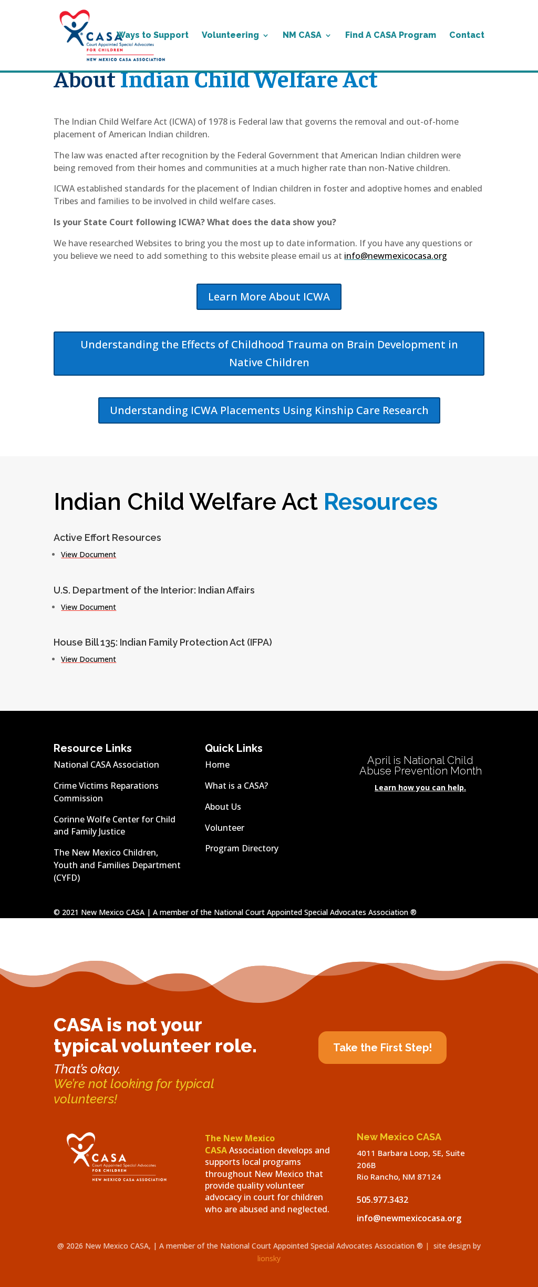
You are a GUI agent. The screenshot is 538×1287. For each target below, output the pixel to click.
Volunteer (224, 827)
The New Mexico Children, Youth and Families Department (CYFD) (117, 865)
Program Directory (241, 848)
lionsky (269, 1258)
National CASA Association (106, 764)
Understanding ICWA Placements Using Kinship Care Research (269, 410)
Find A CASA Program (390, 36)
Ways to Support (153, 36)
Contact (466, 36)
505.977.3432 (382, 1199)
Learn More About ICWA (269, 296)
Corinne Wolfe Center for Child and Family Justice (114, 825)
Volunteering (230, 36)
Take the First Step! (382, 1047)
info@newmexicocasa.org (395, 256)
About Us (223, 806)
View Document (88, 554)
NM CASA (302, 36)
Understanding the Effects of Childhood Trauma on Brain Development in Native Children (269, 353)
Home (217, 764)
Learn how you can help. (420, 787)
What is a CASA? (236, 785)
